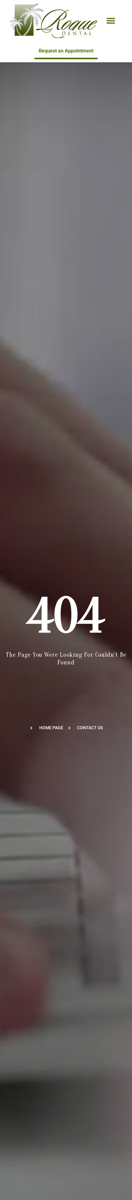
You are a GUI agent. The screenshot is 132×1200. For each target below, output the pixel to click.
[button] (111, 20)
